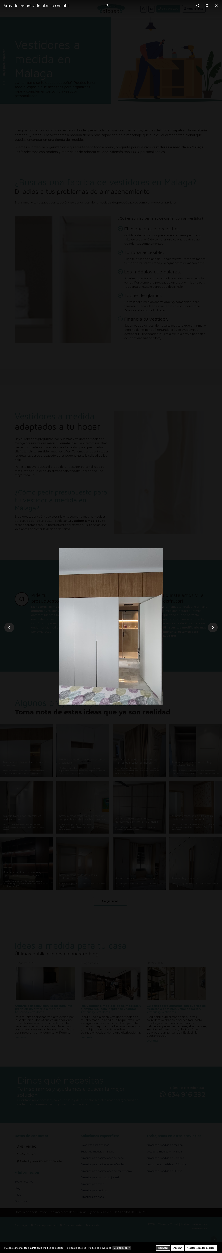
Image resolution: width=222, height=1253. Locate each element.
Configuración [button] (122, 1247)
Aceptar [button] (177, 1248)
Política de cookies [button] (76, 1247)
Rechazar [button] (163, 1248)
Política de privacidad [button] (99, 1247)
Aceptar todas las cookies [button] (200, 1248)
